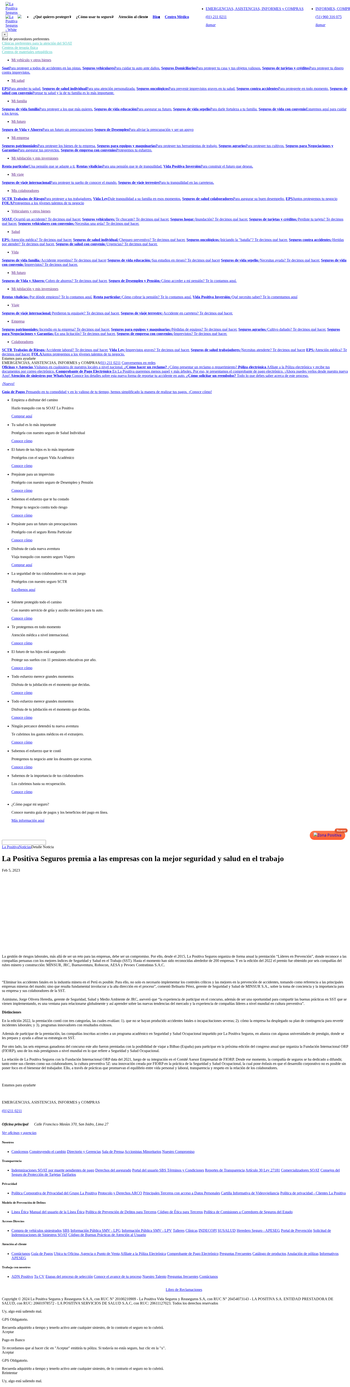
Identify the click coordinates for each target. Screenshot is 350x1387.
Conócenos (19, 1152)
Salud (15, 232)
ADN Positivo (22, 1276)
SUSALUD (227, 1230)
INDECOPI (208, 1230)
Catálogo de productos (269, 1254)
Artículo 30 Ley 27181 (262, 1170)
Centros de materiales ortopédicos (27, 52)
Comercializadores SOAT (300, 1170)
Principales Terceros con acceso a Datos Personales (181, 1193)
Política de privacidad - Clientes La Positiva (313, 1193)
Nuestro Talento (154, 1276)
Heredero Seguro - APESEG (258, 1230)
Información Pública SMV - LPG (95, 1230)
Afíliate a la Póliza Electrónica (143, 1254)
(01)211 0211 (12, 1111)
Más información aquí (27, 820)
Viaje (15, 305)
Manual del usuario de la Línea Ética (57, 1212)
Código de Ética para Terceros (180, 1212)
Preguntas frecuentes (182, 1276)
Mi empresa (20, 138)
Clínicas (191, 1230)
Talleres (179, 1230)
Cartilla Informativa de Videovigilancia (250, 1193)
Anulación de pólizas (303, 1254)
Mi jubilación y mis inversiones (34, 158)
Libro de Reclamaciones (184, 1290)
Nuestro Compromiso (178, 1152)
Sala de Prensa (113, 1152)
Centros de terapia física (20, 48)
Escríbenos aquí (23, 590)
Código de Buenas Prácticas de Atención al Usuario (107, 1235)
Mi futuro (18, 121)
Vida (15, 252)
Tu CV (39, 1276)
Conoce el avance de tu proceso (117, 1276)
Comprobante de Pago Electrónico (193, 1254)
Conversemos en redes (138, 363)
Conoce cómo (21, 441)
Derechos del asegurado (113, 1170)
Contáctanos (20, 1254)
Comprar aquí (21, 416)
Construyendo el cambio (47, 1152)
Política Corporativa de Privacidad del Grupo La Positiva (54, 1193)
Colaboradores (22, 342)
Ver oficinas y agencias (19, 1133)
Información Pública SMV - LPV (147, 1230)
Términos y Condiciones (185, 1170)
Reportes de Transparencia (225, 1170)
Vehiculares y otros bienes (30, 211)
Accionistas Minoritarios (143, 1152)
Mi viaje (17, 174)
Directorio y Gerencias (84, 1152)
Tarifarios (69, 1174)
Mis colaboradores (25, 191)
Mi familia (19, 101)
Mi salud (18, 80)
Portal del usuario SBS (149, 1170)
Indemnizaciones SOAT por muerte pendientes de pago (52, 1170)
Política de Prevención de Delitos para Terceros (120, 1212)
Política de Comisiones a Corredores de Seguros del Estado (248, 1212)
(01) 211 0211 (110, 363)
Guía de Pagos (42, 1254)
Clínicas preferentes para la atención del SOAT (37, 43)
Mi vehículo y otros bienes (31, 60)
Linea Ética (20, 1212)
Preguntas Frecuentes (235, 1254)
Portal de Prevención (296, 1230)
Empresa (18, 321)
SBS (66, 1230)
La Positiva (10, 847)
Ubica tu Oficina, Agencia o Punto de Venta (87, 1254)
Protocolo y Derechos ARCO (120, 1193)
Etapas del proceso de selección (69, 1276)
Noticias (25, 847)
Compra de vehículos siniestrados (36, 1230)
